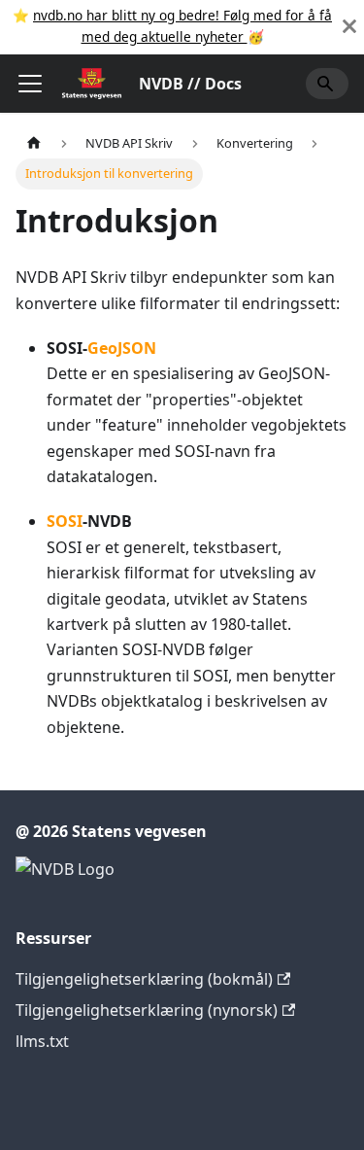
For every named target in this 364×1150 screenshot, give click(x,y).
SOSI (65, 521)
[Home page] (34, 143)
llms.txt (42, 1041)
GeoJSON (121, 348)
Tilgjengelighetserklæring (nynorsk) (147, 1010)
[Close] (349, 26)
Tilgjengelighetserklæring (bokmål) (144, 979)
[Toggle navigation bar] (30, 83)
